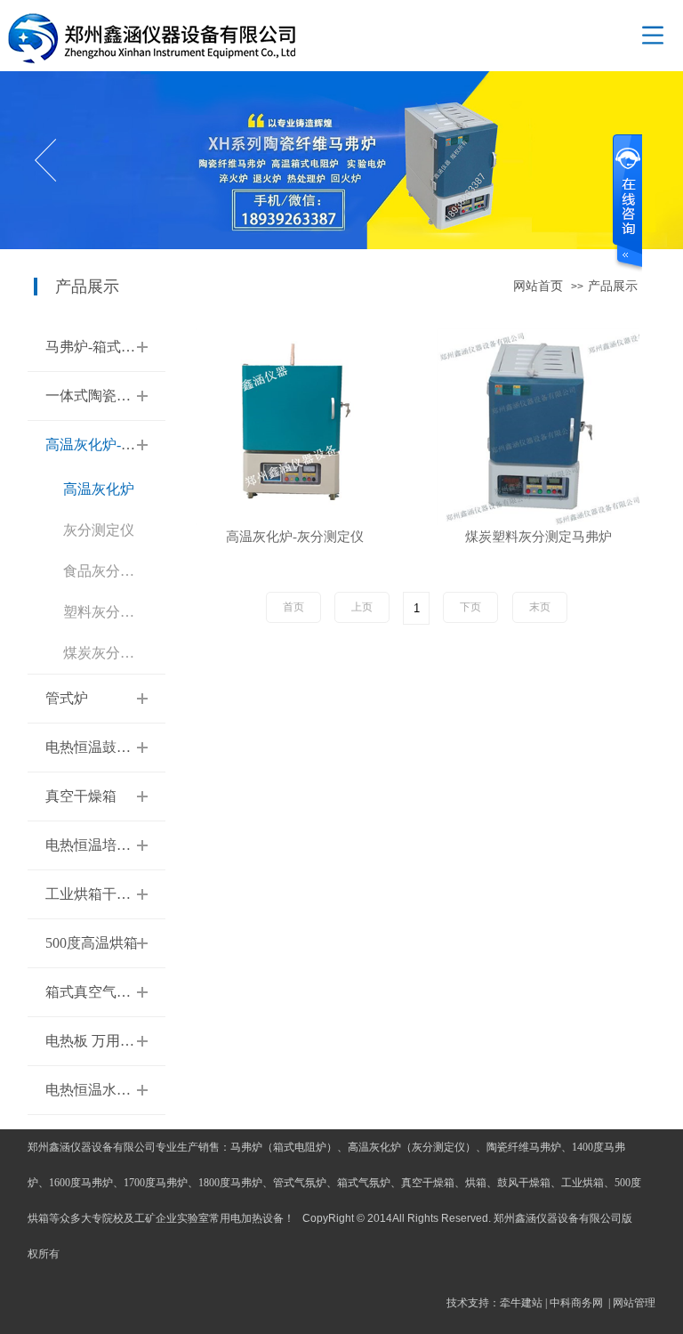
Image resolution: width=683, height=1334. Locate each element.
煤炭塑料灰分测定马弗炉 (538, 537)
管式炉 (66, 698)
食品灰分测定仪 (113, 570)
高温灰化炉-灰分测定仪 (118, 444)
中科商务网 (576, 1303)
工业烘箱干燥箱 (95, 893)
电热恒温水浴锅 (95, 1089)
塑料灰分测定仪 (113, 611)
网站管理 (634, 1303)
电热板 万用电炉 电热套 (120, 1040)
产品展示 (613, 286)
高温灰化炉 (98, 489)
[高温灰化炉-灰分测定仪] (295, 425)
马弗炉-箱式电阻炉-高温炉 (128, 346)
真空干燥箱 (81, 796)
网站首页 (538, 286)
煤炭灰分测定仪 (113, 652)
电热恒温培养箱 (95, 845)
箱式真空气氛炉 (95, 991)
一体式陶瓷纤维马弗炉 (116, 395)
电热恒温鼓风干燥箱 (109, 747)
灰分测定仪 (98, 530)
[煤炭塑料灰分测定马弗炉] (538, 425)
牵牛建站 (521, 1303)
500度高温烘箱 (91, 942)
